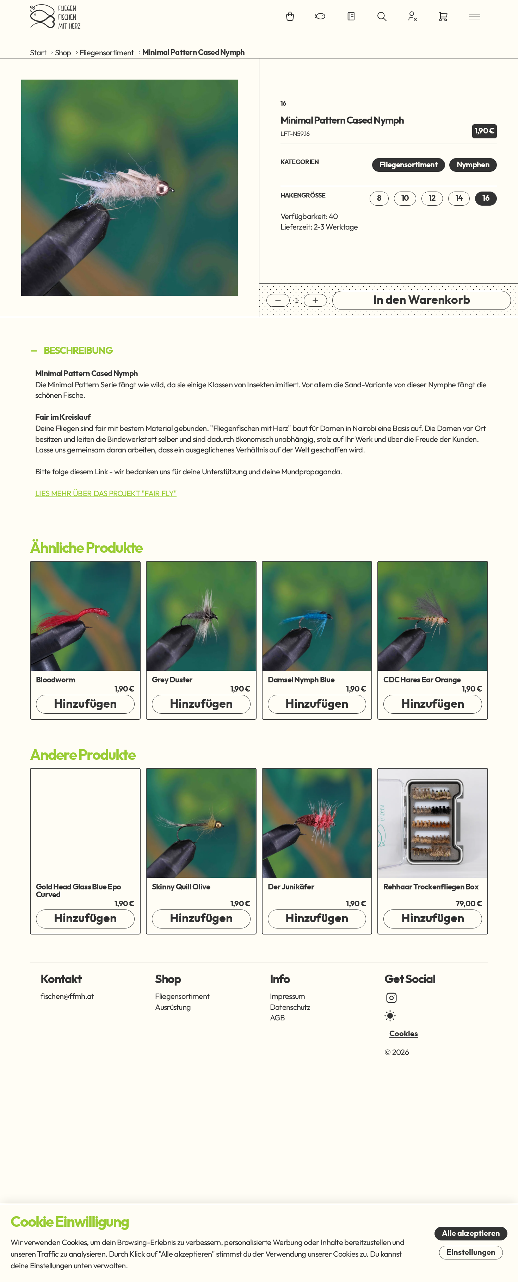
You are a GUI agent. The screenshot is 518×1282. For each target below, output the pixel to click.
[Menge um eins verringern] (278, 300)
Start (38, 52)
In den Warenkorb (421, 300)
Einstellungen (470, 1252)
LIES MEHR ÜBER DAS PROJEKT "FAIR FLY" (106, 493)
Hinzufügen (85, 704)
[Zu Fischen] (320, 17)
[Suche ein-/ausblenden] (382, 17)
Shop (63, 52)
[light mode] (390, 1015)
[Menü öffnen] (474, 17)
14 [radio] (459, 198)
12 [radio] (432, 198)
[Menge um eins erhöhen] (315, 300)
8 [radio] (379, 198)
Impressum (287, 996)
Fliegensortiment (107, 52)
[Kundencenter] (412, 16)
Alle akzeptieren (471, 1233)
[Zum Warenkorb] (443, 17)
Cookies (403, 1034)
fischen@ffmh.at (67, 996)
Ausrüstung (173, 1007)
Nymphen (473, 165)
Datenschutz (290, 1007)
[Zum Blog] (351, 17)
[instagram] (391, 998)
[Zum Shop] (290, 17)
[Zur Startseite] (55, 16)
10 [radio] (405, 198)
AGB (277, 1018)
